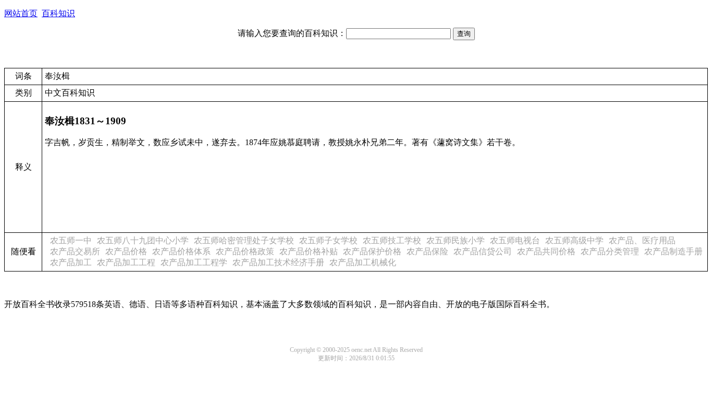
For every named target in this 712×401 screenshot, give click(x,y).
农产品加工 (71, 262)
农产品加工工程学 (194, 262)
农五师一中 (71, 240)
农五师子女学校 (328, 240)
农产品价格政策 (245, 251)
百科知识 (58, 13)
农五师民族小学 (455, 240)
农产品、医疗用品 (642, 240)
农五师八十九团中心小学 (143, 240)
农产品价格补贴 (308, 251)
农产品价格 (126, 251)
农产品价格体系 (181, 251)
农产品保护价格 (372, 251)
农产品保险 (427, 251)
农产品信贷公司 (482, 251)
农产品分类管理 (610, 251)
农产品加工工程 (126, 262)
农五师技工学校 (392, 240)
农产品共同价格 (546, 251)
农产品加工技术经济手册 (278, 262)
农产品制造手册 (673, 251)
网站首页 (21, 13)
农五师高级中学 (574, 240)
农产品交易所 (75, 251)
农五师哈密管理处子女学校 (244, 240)
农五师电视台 (515, 240)
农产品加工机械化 (362, 262)
